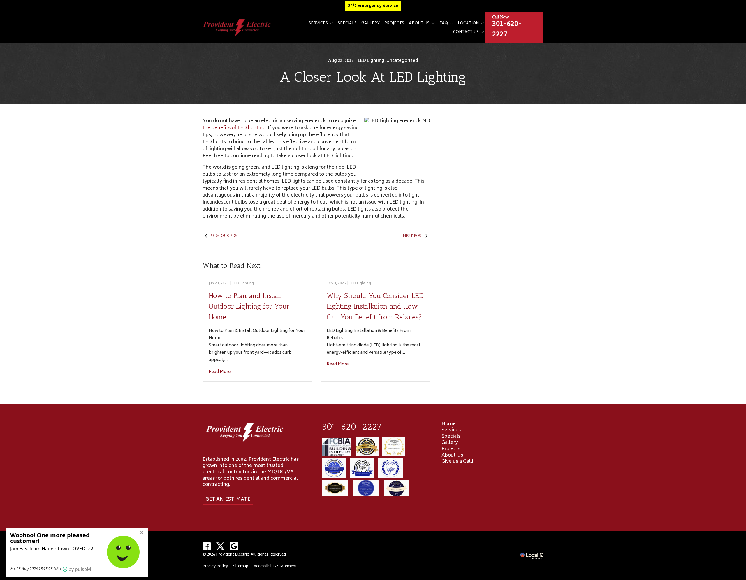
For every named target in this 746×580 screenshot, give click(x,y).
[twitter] (220, 546)
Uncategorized (402, 60)
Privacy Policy (215, 566)
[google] (234, 546)
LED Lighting (371, 60)
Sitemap (240, 566)
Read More (220, 372)
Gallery (370, 23)
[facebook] (206, 546)
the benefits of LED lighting (234, 128)
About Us (419, 23)
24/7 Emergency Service (373, 6)
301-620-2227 (352, 426)
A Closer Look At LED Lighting (373, 77)
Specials (347, 23)
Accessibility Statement (275, 566)
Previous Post (224, 235)
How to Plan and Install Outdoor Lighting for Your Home (249, 306)
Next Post (413, 235)
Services (318, 23)
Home (448, 424)
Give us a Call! (457, 462)
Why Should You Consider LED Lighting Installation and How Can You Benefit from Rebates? (375, 306)
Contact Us (466, 32)
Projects (394, 23)
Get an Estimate (227, 499)
